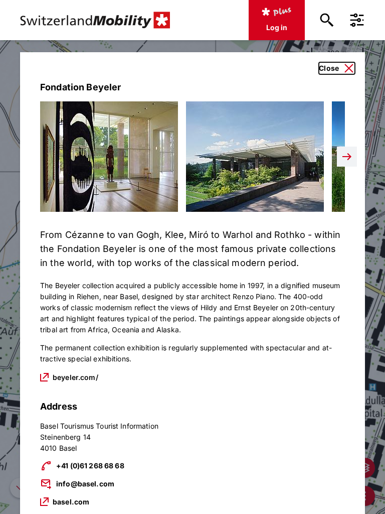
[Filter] (357, 20)
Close (329, 68)
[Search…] (327, 20)
